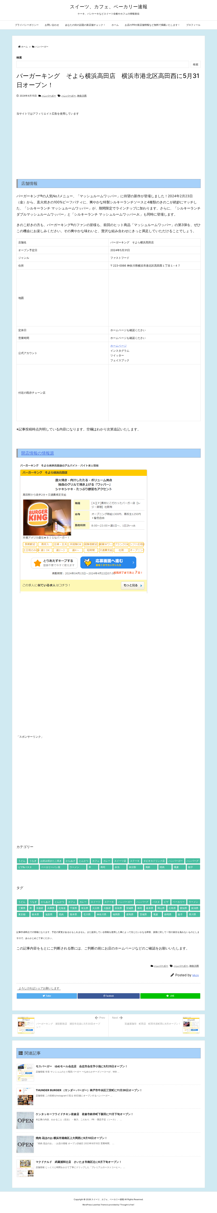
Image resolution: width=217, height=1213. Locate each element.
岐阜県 (149, 908)
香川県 (192, 914)
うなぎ (32, 860)
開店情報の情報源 (37, 453)
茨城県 (143, 914)
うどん (21, 860)
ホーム (24, 46)
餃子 (190, 867)
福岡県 (116, 914)
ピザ (166, 901)
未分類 (132, 867)
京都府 (39, 908)
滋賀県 (48, 914)
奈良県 (118, 908)
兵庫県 (50, 908)
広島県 (172, 908)
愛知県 (183, 908)
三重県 (21, 908)
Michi (195, 975)
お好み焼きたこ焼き (51, 860)
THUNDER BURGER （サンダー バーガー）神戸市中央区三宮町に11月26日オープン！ (89, 1090)
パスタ (156, 901)
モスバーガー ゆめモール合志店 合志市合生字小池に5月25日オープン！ (82, 1066)
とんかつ (83, 860)
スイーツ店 (120, 860)
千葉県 (73, 908)
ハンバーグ (193, 860)
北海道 (62, 908)
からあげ (70, 860)
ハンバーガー (41, 46)
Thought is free (127, 1205)
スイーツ (95, 901)
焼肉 (162, 867)
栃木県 (35, 914)
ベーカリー (179, 901)
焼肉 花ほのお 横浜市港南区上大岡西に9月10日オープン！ (71, 1138)
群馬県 (129, 914)
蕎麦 (176, 867)
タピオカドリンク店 (154, 860)
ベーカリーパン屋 (50, 867)
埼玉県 (84, 908)
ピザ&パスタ (25, 867)
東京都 (21, 914)
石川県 (87, 914)
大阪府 (107, 908)
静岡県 (167, 914)
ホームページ (118, 345)
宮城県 (129, 908)
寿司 (103, 867)
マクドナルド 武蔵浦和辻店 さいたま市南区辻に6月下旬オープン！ (79, 1162)
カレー (106, 860)
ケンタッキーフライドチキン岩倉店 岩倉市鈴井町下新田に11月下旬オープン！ (84, 1114)
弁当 (117, 867)
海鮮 (147, 867)
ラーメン (74, 867)
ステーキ (135, 860)
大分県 (95, 908)
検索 (19, 57)
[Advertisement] (108, 144)
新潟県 (194, 908)
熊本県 (73, 914)
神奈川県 (82, 95)
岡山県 (161, 908)
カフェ (95, 860)
